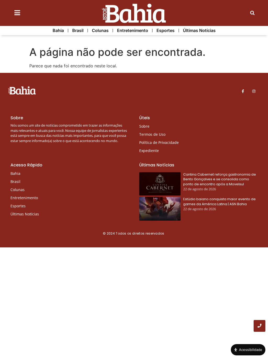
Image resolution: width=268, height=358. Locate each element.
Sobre (144, 126)
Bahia (58, 30)
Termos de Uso (152, 134)
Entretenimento (132, 30)
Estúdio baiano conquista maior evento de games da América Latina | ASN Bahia (219, 201)
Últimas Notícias (199, 30)
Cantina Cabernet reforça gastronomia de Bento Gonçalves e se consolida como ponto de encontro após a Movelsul (219, 179)
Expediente (149, 150)
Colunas (100, 30)
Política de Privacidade (159, 142)
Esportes (166, 30)
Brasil (77, 30)
